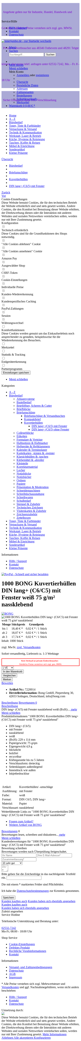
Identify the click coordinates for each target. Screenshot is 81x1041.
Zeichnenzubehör (27, 514)
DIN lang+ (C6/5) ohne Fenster (50, 429)
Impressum (15, 977)
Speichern (8, 897)
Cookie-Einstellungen (22, 944)
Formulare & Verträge (30, 439)
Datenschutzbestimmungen (33, 890)
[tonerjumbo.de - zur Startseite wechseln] (26, 41)
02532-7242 (9, 928)
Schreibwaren (25, 497)
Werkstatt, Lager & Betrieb (25, 531)
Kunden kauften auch (14, 901)
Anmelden (23, 75)
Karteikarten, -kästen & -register (36, 453)
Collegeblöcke (25, 432)
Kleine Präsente (18, 548)
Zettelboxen (24, 517)
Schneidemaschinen (28, 490)
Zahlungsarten (25, 92)
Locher (21, 470)
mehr (73, 709)
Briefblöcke (24, 409)
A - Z (12, 392)
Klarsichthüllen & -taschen (32, 456)
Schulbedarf (24, 500)
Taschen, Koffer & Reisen (24, 538)
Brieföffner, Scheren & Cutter (34, 405)
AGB (12, 974)
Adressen (22, 88)
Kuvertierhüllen (33, 422)
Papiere (21, 483)
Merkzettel (23, 102)
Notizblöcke (24, 473)
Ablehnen (8, 1037)
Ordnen (21, 480)
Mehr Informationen (54, 1034)
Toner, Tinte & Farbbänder (25, 521)
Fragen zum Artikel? (21, 821)
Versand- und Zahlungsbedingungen (30, 967)
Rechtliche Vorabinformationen (27, 951)
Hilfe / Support (18, 27)
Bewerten (7, 683)
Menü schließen (18, 68)
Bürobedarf (16, 395)
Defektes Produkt (19, 947)
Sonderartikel (17, 544)
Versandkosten (10, 987)
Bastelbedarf (24, 402)
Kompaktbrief (32, 419)
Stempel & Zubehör (28, 504)
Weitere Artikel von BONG (25, 824)
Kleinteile (22, 463)
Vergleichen (9, 675)
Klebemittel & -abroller (30, 460)
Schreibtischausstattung (30, 494)
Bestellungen (24, 95)
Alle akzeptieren (24, 1037)
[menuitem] (44, 83)
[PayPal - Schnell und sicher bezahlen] (25, 574)
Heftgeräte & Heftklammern (33, 446)
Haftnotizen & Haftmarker (32, 443)
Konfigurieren (42, 1037)
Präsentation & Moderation (33, 487)
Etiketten (22, 436)
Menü (12, 47)
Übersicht (22, 82)
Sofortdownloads (27, 98)
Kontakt (14, 31)
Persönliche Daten (27, 85)
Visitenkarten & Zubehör (31, 510)
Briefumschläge (26, 412)
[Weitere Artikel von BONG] (7, 613)
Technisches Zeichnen (30, 507)
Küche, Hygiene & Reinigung (27, 534)
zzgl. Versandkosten (28, 647)
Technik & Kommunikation (25, 527)
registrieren (42, 75)
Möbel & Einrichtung (21, 541)
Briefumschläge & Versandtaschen (44, 415)
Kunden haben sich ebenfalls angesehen (51, 901)
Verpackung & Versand (23, 524)
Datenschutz (16, 34)
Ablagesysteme (26, 398)
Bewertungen (28, 702)
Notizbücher (24, 477)
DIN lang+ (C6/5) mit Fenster (49, 426)
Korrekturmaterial (27, 466)
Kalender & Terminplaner (32, 449)
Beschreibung (10, 702)
